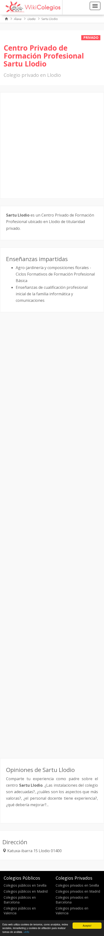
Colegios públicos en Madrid (26, 891)
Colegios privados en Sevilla (77, 885)
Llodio (31, 19)
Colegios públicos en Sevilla (25, 885)
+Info (26, 932)
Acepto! (87, 925)
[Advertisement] (52, 145)
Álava (17, 19)
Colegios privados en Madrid (78, 891)
